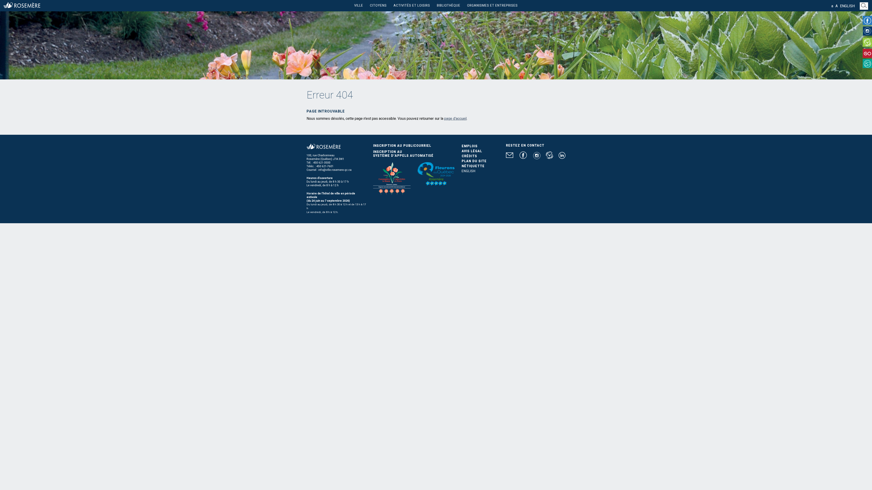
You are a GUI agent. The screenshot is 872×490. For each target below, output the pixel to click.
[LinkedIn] (562, 157)
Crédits (469, 156)
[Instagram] (867, 31)
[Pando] (867, 63)
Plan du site (474, 161)
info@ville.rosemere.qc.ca (335, 170)
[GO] (867, 53)
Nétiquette (473, 166)
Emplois (470, 146)
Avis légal (472, 151)
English (847, 6)
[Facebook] (867, 20)
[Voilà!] (867, 42)
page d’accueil (455, 118)
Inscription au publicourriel (402, 145)
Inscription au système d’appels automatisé (403, 153)
